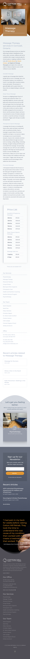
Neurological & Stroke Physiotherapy (15, 498)
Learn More (6, 573)
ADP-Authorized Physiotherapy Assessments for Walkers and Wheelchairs (13, 490)
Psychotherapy (7, 296)
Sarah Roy (5, 308)
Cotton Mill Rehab (11, 645)
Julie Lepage (6, 320)
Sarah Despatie (7, 306)
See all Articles (6, 504)
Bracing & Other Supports (10, 287)
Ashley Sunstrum (7, 325)
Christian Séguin (7, 313)
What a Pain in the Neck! (12, 371)
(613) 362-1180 (9, 339)
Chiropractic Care (8, 289)
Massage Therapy (8, 279)
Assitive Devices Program (10, 294)
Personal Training (8, 282)
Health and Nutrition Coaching (11, 291)
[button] (5, 428)
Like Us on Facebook (8, 590)
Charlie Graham (7, 318)
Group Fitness (7, 284)
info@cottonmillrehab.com (10, 343)
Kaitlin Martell (12, 61)
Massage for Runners (11, 361)
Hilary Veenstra (7, 310)
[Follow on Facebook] (15, 651)
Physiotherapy (7, 277)
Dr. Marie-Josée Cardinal (9, 315)
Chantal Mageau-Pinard (9, 323)
